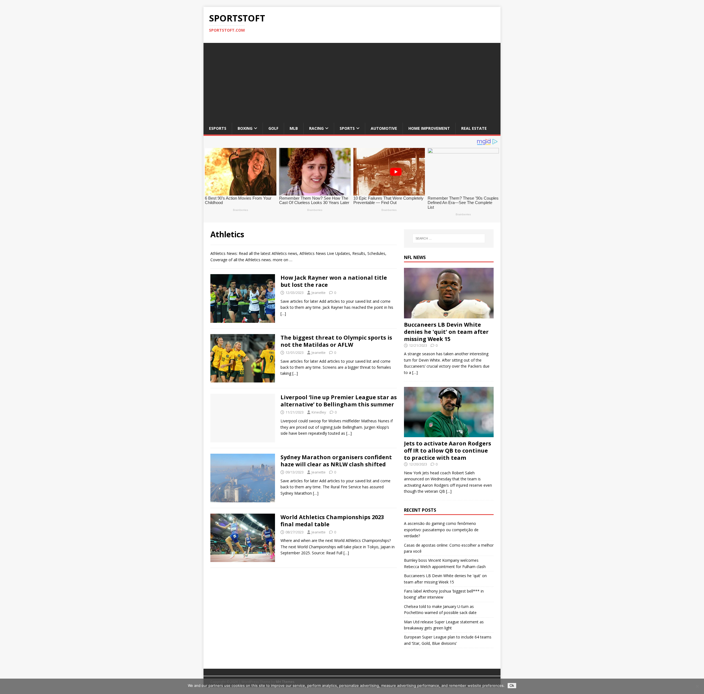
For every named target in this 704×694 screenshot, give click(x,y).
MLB (294, 128)
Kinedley (319, 412)
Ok (512, 686)
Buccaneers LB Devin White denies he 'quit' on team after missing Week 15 (446, 332)
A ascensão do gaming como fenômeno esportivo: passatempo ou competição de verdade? (441, 529)
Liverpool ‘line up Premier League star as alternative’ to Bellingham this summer (338, 400)
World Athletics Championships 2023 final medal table (332, 520)
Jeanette (319, 292)
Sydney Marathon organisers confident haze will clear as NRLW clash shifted (336, 460)
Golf (273, 128)
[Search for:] (448, 238)
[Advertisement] (352, 81)
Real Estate (474, 128)
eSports (217, 128)
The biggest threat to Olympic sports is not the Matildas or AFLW (336, 341)
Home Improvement (429, 128)
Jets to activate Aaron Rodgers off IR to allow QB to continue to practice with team (447, 450)
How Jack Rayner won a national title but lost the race (333, 281)
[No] (697, 686)
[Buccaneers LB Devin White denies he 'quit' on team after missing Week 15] (449, 315)
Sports (347, 128)
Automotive (384, 128)
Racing (316, 128)
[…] (283, 313)
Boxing (245, 128)
